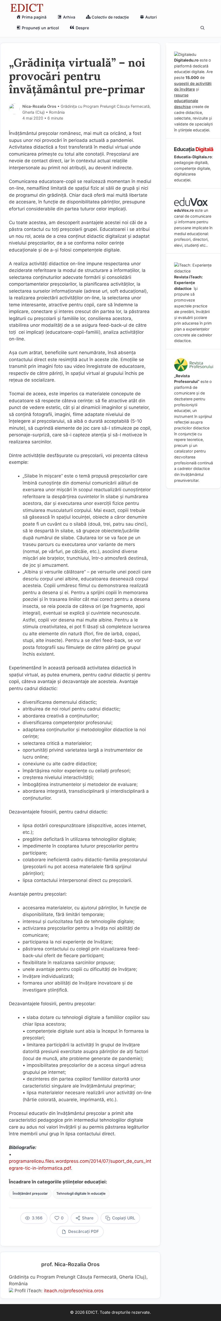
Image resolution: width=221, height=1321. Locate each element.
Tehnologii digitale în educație (81, 1193)
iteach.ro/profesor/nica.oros (73, 1290)
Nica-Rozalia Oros (39, 106)
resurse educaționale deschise (186, 101)
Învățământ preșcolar (30, 1193)
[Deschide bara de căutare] (202, 28)
